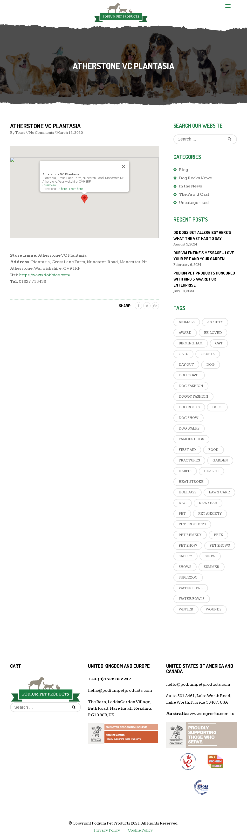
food (213, 450)
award (185, 333)
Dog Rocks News (195, 177)
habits (185, 471)
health (211, 471)
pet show (188, 545)
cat (219, 343)
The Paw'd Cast (194, 194)
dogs (217, 407)
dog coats (189, 375)
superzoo (188, 577)
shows (185, 567)
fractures (189, 460)
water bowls (192, 599)
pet (182, 514)
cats (183, 354)
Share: (125, 305)
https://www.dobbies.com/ (44, 274)
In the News (190, 186)
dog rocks (189, 407)
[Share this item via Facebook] (138, 305)
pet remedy (190, 535)
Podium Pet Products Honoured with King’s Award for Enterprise (204, 279)
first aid (187, 450)
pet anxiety (210, 514)
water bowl (191, 588)
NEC (182, 503)
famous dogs (191, 439)
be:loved (213, 333)
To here (62, 189)
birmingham (191, 343)
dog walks (189, 428)
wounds (213, 609)
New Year (208, 503)
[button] (84, 199)
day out (186, 365)
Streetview (49, 185)
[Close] (123, 166)
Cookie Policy (140, 830)
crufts (208, 354)
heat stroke (191, 482)
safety (185, 556)
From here (76, 189)
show (210, 556)
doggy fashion (193, 396)
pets (218, 535)
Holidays (187, 492)
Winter (186, 609)
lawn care (219, 492)
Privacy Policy (107, 830)
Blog (183, 169)
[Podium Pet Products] (121, 12)
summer (211, 567)
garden (220, 460)
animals (187, 322)
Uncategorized (194, 202)
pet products (192, 524)
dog (210, 365)
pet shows (220, 545)
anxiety (215, 322)
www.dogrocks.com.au (212, 713)
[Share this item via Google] (155, 305)
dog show (188, 418)
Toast (20, 132)
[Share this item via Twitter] (147, 305)
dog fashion (191, 386)
